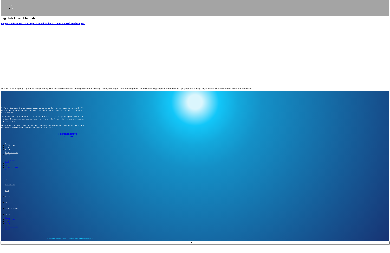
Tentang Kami (10, 145)
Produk (7, 144)
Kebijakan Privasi (11, 153)
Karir (7, 147)
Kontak (7, 155)
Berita (7, 149)
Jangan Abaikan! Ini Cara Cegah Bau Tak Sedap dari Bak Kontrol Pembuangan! (43, 23)
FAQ (6, 151)
